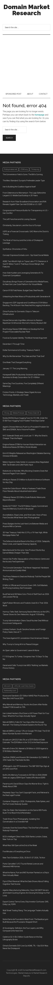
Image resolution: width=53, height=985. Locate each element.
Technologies (11, 973)
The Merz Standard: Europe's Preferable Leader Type (24, 181)
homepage (39, 115)
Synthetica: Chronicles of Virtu (15, 249)
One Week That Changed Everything (17, 362)
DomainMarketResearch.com (34, 970)
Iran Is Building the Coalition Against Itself (19, 187)
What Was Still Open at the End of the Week (20, 845)
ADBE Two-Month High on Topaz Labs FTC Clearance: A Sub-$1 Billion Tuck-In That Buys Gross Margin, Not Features (25, 264)
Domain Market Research (26, 10)
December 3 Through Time (13, 344)
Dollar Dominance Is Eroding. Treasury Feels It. (21, 350)
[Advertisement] (26, 62)
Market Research (40, 973)
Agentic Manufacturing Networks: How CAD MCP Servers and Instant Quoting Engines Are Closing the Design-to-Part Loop (26, 893)
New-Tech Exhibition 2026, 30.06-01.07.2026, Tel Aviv (24, 858)
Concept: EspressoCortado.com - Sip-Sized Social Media (26, 255)
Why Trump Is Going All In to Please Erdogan (20, 644)
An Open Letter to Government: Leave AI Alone (21, 650)
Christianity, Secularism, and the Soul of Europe (22, 225)
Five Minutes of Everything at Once (16, 852)
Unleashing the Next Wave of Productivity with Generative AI (26, 297)
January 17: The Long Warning (15, 369)
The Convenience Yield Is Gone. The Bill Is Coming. (23, 174)
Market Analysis (24, 973)
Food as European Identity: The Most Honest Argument (25, 338)
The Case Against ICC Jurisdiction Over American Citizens (26, 638)
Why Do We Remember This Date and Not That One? (24, 356)
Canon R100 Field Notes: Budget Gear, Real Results (23, 290)
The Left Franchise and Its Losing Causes (19, 219)
